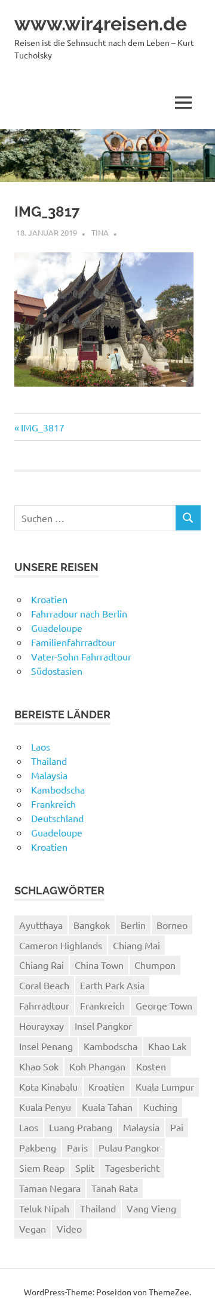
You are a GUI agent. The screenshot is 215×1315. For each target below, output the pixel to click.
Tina (100, 232)
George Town (164, 1005)
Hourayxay (41, 1026)
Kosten (151, 1066)
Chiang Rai (41, 965)
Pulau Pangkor (129, 1147)
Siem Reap (41, 1168)
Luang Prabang (80, 1127)
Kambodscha (58, 789)
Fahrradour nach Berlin (79, 613)
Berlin (133, 925)
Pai (176, 1127)
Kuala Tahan (107, 1107)
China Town (99, 965)
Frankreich (53, 804)
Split (84, 1168)
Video (69, 1228)
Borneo (172, 925)
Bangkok (91, 925)
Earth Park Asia (112, 985)
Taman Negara (50, 1188)
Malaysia (49, 775)
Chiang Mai (136, 945)
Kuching (160, 1107)
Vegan (32, 1228)
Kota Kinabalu (48, 1086)
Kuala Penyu (45, 1107)
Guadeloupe (56, 628)
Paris (77, 1147)
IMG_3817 (42, 427)
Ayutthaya (41, 925)
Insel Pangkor (103, 1026)
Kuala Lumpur (165, 1086)
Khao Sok (39, 1066)
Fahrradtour (44, 1005)
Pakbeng (37, 1147)
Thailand (49, 761)
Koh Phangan (97, 1066)
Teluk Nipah (44, 1208)
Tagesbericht (132, 1168)
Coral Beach (44, 985)
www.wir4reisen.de (100, 24)
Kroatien (49, 599)
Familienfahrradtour (73, 642)
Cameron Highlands (60, 945)
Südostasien (56, 671)
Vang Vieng (151, 1208)
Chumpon (155, 965)
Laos (40, 746)
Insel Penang (46, 1046)
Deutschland (57, 818)
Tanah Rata (114, 1188)
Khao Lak (167, 1046)
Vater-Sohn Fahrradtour (81, 656)
